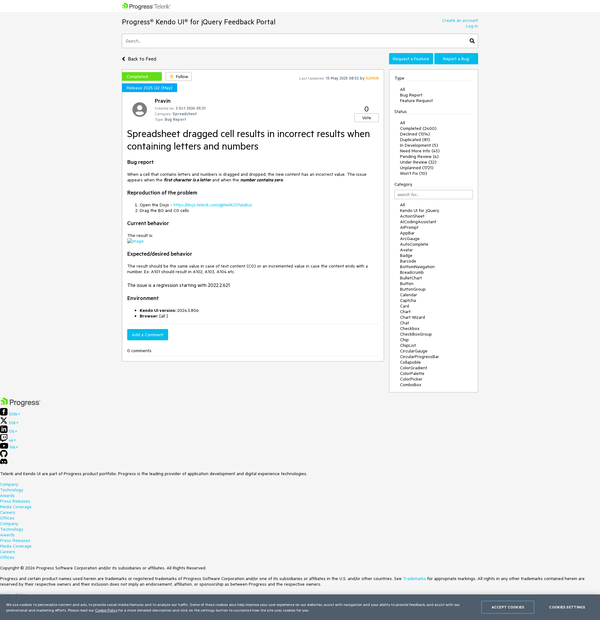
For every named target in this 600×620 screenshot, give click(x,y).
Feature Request (416, 100)
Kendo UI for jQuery (419, 210)
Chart (405, 311)
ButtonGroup (413, 289)
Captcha (408, 300)
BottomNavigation (417, 266)
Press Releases (15, 501)
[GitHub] (4, 456)
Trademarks (414, 578)
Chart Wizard (412, 317)
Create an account (460, 20)
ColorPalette (412, 373)
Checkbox (409, 328)
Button (406, 283)
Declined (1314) (415, 134)
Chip (404, 339)
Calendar (408, 295)
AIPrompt (409, 227)
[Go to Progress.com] (20, 405)
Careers (7, 512)
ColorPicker (411, 379)
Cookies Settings (567, 607)
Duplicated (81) (415, 139)
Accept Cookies (508, 607)
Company (9, 484)
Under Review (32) (418, 162)
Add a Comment (147, 334)
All (402, 89)
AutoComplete (414, 244)
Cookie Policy (106, 610)
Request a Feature (411, 59)
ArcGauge (410, 238)
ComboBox (410, 384)
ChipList (408, 345)
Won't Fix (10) (413, 173)
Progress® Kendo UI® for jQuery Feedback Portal (199, 21)
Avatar (406, 250)
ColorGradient (413, 368)
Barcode (408, 261)
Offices (7, 518)
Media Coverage (16, 506)
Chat (404, 323)
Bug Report (411, 95)
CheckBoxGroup (416, 334)
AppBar (407, 233)
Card (404, 306)
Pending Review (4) (419, 156)
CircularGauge (414, 351)
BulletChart (411, 278)
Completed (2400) (418, 128)
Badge (406, 255)
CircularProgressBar (419, 356)
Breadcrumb (412, 272)
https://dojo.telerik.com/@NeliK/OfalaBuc (212, 205)
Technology (11, 490)
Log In (472, 26)
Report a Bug (456, 59)
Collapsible (410, 362)
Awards (7, 495)
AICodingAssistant (418, 221)
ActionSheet (412, 216)
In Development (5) (419, 145)
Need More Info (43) (420, 151)
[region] (300, 607)
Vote (366, 118)
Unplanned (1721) (416, 167)
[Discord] (4, 463)
